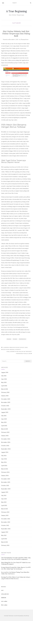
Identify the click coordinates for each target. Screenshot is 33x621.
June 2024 (4, 459)
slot (2, 590)
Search (28, 361)
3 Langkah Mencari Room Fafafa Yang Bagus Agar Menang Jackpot (14, 348)
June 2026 (4, 379)
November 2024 (5, 442)
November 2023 (5, 482)
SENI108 (3, 597)
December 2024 (5, 439)
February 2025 (5, 432)
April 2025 (4, 425)
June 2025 (4, 419)
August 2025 (4, 412)
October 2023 (5, 485)
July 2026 (3, 376)
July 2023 (3, 495)
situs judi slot (5, 594)
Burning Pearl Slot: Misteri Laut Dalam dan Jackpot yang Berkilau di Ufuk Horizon (15, 577)
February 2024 (5, 472)
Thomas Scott (24, 39)
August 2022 (4, 532)
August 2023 (4, 492)
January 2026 (4, 395)
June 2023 (4, 499)
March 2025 (4, 429)
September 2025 (5, 409)
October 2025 (5, 405)
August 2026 (4, 372)
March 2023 (4, 509)
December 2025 (5, 399)
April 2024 (4, 465)
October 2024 (5, 445)
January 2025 (4, 435)
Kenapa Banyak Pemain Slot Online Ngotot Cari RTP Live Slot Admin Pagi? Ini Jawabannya (16, 568)
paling (15, 339)
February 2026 (5, 392)
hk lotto (3, 586)
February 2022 (5, 545)
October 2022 (5, 525)
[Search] (30, 3)
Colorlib (15, 615)
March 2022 (4, 542)
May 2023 (3, 502)
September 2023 (5, 489)
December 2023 (5, 479)
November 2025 (5, 402)
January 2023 (4, 515)
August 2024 (4, 452)
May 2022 (3, 535)
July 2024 (3, 455)
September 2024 (5, 449)
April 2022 (4, 538)
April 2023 (4, 505)
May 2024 (4, 462)
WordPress (26, 615)
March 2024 (4, 469)
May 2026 (4, 382)
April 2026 (4, 385)
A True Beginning (16, 11)
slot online (4, 601)
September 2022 (5, 528)
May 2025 (4, 422)
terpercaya (22, 339)
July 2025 (3, 415)
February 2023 (5, 512)
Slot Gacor (16, 23)
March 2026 (4, 389)
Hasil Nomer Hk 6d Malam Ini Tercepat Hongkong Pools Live (19, 352)
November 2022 (5, 522)
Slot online (4, 605)
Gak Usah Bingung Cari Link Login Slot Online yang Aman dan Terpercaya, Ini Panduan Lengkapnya (15, 558)
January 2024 (4, 475)
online (9, 339)
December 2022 (5, 519)
